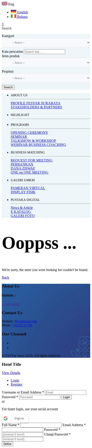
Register (16, 384)
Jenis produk (11, 56)
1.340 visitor (10, 304)
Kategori (8, 36)
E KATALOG (21, 212)
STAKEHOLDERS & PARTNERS (36, 107)
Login (15, 380)
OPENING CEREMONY (29, 133)
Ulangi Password (57, 434)
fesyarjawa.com (26, 321)
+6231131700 (22, 325)
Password (10, 397)
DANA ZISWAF (23, 168)
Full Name (10, 425)
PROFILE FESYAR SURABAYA (36, 103)
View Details (11, 373)
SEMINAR (19, 137)
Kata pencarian (12, 51)
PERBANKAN (22, 164)
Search (8, 87)
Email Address (74, 425)
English (22, 12)
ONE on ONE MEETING (29, 172)
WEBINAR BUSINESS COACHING (38, 145)
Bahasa (21, 17)
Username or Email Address (23, 392)
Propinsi (7, 71)
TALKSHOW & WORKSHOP (33, 141)
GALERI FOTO (23, 216)
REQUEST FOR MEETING (31, 160)
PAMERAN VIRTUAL (28, 188)
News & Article (22, 208)
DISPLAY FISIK (23, 192)
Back (5, 277)
